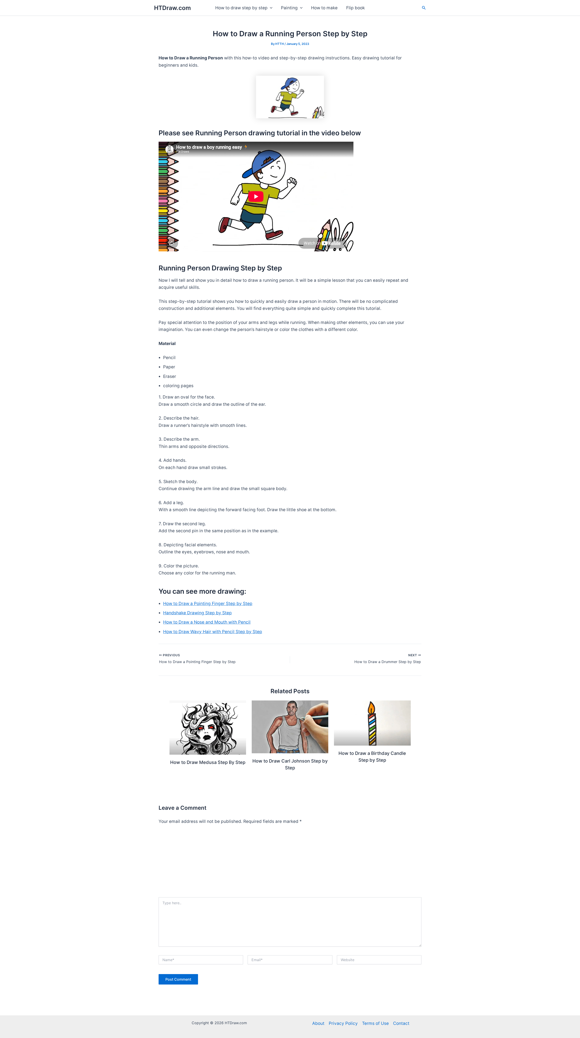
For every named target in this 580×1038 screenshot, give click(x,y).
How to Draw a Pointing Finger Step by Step (207, 603)
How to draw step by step (241, 7)
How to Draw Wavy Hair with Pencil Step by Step (212, 631)
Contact (401, 1023)
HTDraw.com (172, 7)
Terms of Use (375, 1023)
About (318, 1023)
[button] (270, 8)
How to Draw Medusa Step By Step (207, 762)
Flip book (355, 7)
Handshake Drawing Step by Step (197, 612)
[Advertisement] (290, 863)
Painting (289, 7)
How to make (324, 7)
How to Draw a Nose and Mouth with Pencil (207, 622)
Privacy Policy (343, 1023)
